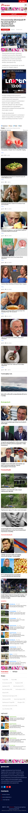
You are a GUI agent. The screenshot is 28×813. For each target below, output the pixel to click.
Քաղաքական (5, 402)
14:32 (19, 661)
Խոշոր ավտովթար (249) (19, 699)
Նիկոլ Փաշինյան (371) (18, 686)
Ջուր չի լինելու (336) (7, 689)
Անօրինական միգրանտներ (13, 128)
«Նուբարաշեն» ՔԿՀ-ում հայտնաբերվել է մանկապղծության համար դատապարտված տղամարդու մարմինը (13, 530)
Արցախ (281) (5, 692)
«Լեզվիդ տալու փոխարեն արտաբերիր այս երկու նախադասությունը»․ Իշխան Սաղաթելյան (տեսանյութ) (13, 465)
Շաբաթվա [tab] (4, 671)
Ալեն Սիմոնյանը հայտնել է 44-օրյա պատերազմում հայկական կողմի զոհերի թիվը (18, 657)
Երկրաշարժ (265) (6, 699)
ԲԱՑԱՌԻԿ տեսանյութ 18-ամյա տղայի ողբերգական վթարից (11, 490)
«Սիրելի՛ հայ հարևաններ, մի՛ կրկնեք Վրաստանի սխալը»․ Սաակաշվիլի (11, 555)
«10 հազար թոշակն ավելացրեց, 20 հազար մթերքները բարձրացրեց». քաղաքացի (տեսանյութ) (17, 664)
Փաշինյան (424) (19, 682)
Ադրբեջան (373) (6, 686)
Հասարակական (6, 535)
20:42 (16, 654)
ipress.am (12, 807)
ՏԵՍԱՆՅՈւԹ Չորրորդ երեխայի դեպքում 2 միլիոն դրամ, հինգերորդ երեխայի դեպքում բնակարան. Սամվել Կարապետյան (17, 749)
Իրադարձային (6, 470)
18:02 (19, 618)
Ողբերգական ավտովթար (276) (9, 695)
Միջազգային (5, 29)
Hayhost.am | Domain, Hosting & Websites (16, 810)
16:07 (19, 625)
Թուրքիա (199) (21, 702)
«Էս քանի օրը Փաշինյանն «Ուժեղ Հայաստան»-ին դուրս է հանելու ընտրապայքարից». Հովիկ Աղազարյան (14, 443)
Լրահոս (3, 601)
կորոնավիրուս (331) (20, 689)
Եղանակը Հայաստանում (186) (9, 705)
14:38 (19, 647)
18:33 (18, 639)
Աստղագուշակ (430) (7, 682)
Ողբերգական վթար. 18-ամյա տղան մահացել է (14, 510)
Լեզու (23, 1)
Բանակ (11, 654)
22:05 (18, 604)
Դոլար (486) (14, 679)
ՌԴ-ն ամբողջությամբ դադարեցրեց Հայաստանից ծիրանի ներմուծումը (11, 575)
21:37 (19, 632)
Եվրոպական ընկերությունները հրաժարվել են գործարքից (13, 422)
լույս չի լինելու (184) (7, 708)
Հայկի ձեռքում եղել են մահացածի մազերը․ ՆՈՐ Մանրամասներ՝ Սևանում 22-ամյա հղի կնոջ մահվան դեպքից (14, 596)
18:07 (19, 611)
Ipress (13, 29)
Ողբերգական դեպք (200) (8, 702)
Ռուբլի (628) (5, 679)
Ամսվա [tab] (15, 671)
